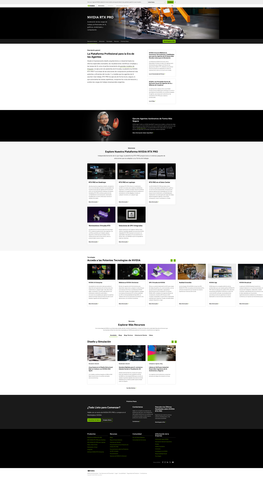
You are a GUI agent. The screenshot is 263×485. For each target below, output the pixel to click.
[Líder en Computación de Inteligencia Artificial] (91, 5)
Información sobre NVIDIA (161, 439)
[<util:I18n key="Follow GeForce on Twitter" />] (170, 462)
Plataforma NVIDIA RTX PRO (94, 437)
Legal (116, 473)
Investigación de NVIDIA (161, 451)
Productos (110, 5)
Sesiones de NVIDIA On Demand (118, 456)
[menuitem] (101, 5)
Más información (93, 202)
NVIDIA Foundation (160, 446)
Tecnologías (109, 41)
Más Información (123, 242)
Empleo (157, 444)
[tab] (113, 335)
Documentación (114, 453)
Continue (170, 2)
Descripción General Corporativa (163, 441)
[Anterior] (172, 260)
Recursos (116, 41)
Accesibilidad (122, 473)
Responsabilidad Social (161, 453)
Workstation (101, 5)
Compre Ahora (107, 420)
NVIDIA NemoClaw (141, 127)
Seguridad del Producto (133, 473)
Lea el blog (152, 101)
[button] (172, 6)
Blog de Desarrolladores (116, 440)
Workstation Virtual (92, 447)
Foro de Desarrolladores (139, 437)
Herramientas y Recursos (122, 5)
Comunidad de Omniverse (139, 440)
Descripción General (92, 41)
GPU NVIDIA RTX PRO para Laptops (96, 442)
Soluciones (101, 41)
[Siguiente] (175, 260)
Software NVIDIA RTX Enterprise (95, 452)
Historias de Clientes (115, 442)
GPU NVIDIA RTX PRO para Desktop (96, 440)
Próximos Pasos (125, 41)
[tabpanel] (131, 364)
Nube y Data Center (92, 444)
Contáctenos (136, 421)
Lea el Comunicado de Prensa (156, 74)
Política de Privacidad (92, 473)
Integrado (89, 449)
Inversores (157, 449)
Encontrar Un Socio (94, 420)
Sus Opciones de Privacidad (106, 473)
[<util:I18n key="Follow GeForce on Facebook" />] (162, 462)
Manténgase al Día (160, 422)
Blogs (111, 437)
